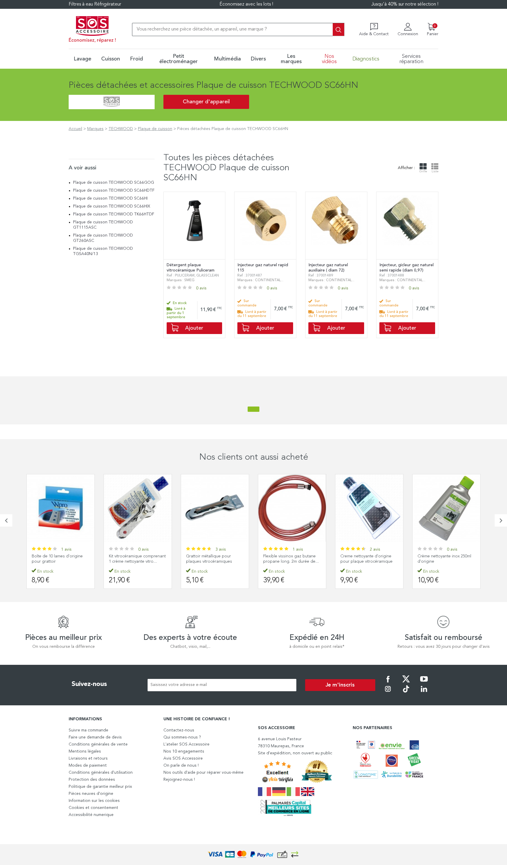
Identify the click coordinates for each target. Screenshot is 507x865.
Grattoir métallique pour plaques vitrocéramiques (209, 559)
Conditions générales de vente (98, 744)
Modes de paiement (88, 765)
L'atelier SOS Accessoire (186, 744)
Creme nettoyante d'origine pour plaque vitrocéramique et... (366, 561)
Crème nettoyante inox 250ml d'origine (444, 559)
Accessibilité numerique (91, 815)
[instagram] (388, 693)
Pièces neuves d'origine (91, 794)
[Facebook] (388, 683)
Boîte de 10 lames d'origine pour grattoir (57, 559)
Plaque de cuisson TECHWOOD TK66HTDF (113, 214)
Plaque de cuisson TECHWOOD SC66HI (110, 198)
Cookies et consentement (93, 808)
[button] (6, 520)
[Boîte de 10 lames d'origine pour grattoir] (60, 508)
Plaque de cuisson (155, 129)
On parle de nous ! (181, 765)
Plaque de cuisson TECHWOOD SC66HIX (111, 206)
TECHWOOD (121, 129)
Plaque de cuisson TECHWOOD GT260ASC (103, 238)
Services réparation (411, 59)
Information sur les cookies (94, 801)
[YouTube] (424, 683)
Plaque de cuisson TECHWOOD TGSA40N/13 (103, 251)
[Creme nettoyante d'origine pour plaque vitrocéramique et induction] (369, 508)
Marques (95, 129)
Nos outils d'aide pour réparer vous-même (203, 772)
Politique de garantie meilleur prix (100, 787)
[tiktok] (406, 693)
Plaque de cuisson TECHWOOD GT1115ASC (103, 225)
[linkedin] (424, 693)
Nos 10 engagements (183, 751)
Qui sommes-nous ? (182, 737)
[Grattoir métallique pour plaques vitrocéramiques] (215, 508)
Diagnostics (365, 59)
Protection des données (92, 780)
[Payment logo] (253, 855)
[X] (406, 683)
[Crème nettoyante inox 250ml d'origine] (446, 508)
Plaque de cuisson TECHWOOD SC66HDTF (113, 190)
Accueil (75, 129)
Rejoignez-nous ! (179, 780)
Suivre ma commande (88, 730)
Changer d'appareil (206, 101)
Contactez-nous (178, 730)
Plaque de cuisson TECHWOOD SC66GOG (113, 183)
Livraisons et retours (88, 758)
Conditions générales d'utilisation (101, 772)
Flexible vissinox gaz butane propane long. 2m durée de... (291, 559)
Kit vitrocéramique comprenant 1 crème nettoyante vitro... (137, 559)
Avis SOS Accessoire (183, 758)
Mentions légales (85, 751)
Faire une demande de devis (95, 737)
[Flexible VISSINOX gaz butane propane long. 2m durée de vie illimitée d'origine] (292, 508)
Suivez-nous (89, 684)
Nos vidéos (329, 59)
